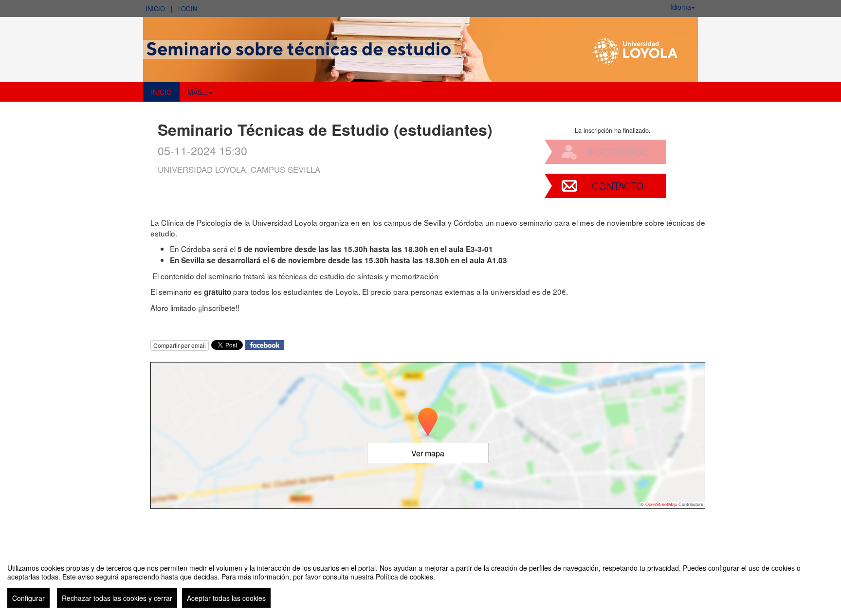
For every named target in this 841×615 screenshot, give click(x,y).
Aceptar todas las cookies (226, 598)
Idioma (680, 7)
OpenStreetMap (661, 504)
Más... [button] (197, 92)
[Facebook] (264, 343)
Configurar (28, 598)
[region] (420, 582)
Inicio (155, 8)
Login (187, 8)
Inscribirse (617, 152)
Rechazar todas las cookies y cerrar (117, 598)
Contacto (618, 186)
